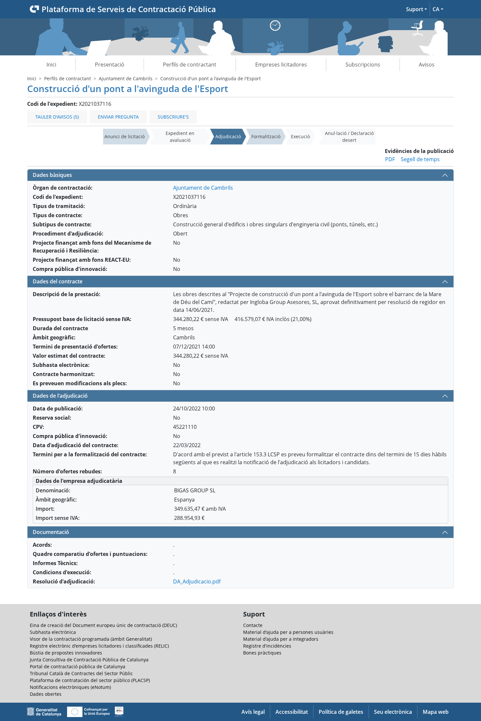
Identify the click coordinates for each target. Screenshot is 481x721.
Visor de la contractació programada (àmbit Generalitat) (91, 639)
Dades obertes (46, 694)
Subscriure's (173, 117)
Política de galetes (341, 711)
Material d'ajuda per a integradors (280, 639)
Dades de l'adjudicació (60, 395)
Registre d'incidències (267, 646)
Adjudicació (228, 136)
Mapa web (436, 711)
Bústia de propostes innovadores (66, 653)
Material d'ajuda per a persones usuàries (288, 632)
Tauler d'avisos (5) (57, 117)
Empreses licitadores (281, 64)
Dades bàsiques (52, 175)
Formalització (265, 136)
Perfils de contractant (189, 64)
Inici (51, 64)
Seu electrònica (393, 711)
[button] (416, 9)
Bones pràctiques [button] (262, 653)
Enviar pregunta (118, 117)
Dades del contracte (57, 281)
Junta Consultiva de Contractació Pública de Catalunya (89, 659)
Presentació (109, 64)
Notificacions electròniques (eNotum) (70, 687)
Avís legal (253, 711)
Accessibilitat (292, 711)
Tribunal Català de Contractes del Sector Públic (81, 673)
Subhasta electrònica (53, 632)
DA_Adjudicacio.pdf (197, 581)
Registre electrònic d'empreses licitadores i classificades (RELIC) (99, 646)
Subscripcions (363, 64)
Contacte (252, 625)
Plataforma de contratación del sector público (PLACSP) (90, 680)
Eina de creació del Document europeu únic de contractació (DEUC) (103, 625)
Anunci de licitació (124, 136)
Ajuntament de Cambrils (125, 78)
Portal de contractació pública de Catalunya (77, 666)
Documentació (51, 532)
